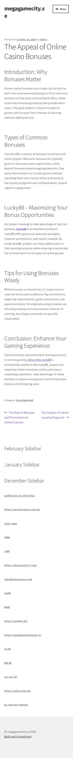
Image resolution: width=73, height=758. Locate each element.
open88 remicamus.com (18, 579)
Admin (43, 39)
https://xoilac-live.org (17, 690)
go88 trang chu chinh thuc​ (19, 495)
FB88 (7, 537)
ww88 (7, 593)
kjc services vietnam (16, 704)
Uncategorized (24, 400)
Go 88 (7, 649)
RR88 (7, 607)
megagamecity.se (24, 12)
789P (7, 551)
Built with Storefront (18, 736)
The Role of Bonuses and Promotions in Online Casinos (19, 417)
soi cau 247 (10, 676)
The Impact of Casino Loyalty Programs (55, 414)
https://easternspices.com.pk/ (22, 509)
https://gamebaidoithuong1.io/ (22, 635)
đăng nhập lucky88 (39, 360)
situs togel (10, 523)
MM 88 (7, 663)
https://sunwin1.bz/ (16, 621)
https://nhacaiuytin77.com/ (20, 565)
